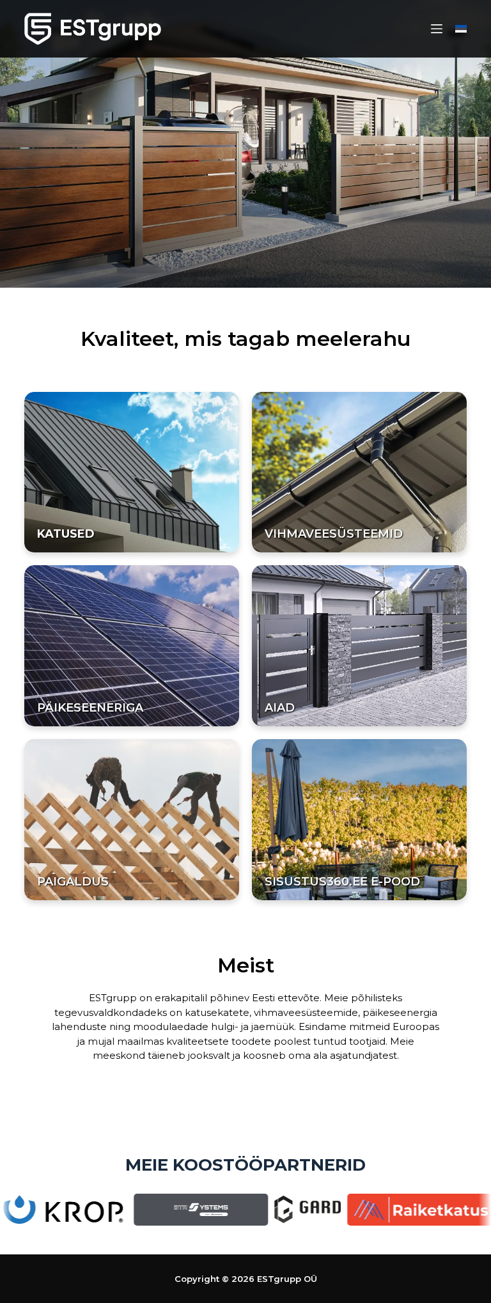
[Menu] (436, 29)
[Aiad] (359, 645)
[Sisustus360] (359, 819)
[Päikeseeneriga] (131, 645)
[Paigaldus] (131, 819)
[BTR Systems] (165, 1209)
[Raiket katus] (385, 1207)
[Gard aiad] (271, 1209)
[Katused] (131, 472)
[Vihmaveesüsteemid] (359, 472)
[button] (461, 29)
